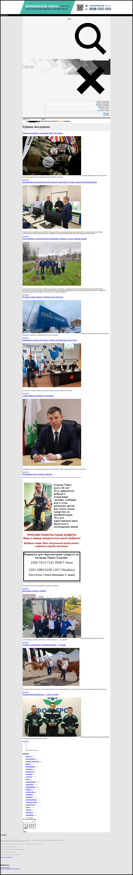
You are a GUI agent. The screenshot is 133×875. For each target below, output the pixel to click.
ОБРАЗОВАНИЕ (30, 782)
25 (25, 828)
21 (31, 826)
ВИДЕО (28, 764)
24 (23, 828)
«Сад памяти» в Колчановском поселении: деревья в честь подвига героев (55, 239)
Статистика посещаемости (6, 857)
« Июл (24, 831)
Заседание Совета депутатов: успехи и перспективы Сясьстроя (50, 340)
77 (26, 748)
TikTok (69, 19)
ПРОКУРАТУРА (30, 805)
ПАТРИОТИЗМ (30, 792)
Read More (26, 180)
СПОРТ (28, 807)
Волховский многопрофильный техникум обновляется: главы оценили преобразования (60, 182)
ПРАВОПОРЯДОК (31, 800)
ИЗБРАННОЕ (30, 772)
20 (29, 826)
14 (31, 824)
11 (25, 824)
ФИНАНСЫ (29, 812)
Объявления (30, 787)
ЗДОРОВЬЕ (29, 769)
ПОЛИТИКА (29, 797)
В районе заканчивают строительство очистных (43, 297)
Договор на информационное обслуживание (10, 868)
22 (33, 826)
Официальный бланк (5, 867)
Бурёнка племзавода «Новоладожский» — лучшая (44, 645)
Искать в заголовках (103, 104)
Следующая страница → (32, 750)
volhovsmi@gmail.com (19, 849)
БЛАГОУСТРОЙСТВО (32, 761)
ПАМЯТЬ (28, 789)
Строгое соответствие (103, 101)
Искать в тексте (104, 107)
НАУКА (28, 779)
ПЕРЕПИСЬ (29, 794)
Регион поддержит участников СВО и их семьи (42, 133)
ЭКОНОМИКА (30, 815)
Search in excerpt (104, 110)
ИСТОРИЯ (29, 774)
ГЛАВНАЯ (67, 121)
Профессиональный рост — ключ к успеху (41, 694)
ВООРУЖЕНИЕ (30, 766)
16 (35, 824)
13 (29, 824)
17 (23, 826)
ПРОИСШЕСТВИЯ (31, 802)
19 (27, 826)
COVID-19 (28, 756)
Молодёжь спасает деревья (34, 591)
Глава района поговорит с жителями (38, 396)
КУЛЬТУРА (29, 777)
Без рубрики (30, 759)
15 (33, 824)
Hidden (107, 113)
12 (27, 824)
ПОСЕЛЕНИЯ (33, 121)
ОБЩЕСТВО (29, 784)
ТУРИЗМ (28, 810)
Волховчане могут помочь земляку (37, 474)
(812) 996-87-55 (12, 846)
